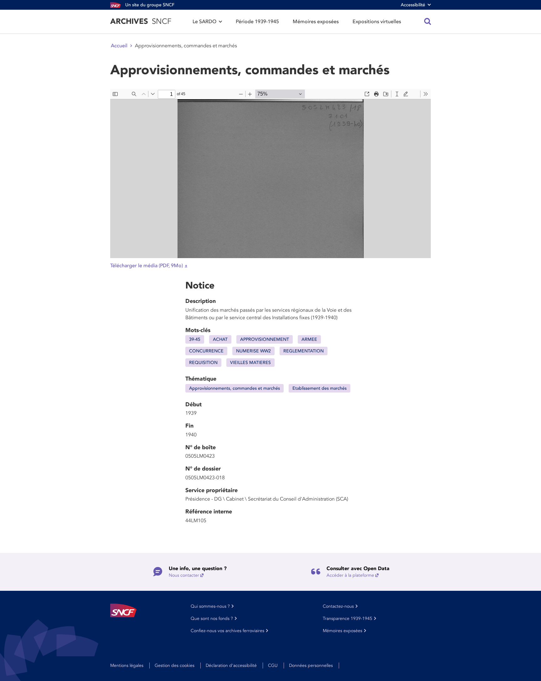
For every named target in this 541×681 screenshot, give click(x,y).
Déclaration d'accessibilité (231, 665)
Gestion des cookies (174, 665)
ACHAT (220, 339)
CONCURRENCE (206, 351)
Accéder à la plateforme (350, 575)
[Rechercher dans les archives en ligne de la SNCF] (428, 22)
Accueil (119, 46)
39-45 (194, 339)
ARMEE (309, 339)
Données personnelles (311, 665)
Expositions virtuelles (377, 21)
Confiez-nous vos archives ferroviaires (227, 630)
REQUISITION (203, 362)
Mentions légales (126, 665)
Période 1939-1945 (257, 21)
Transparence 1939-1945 (347, 618)
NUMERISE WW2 (253, 351)
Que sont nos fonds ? (212, 618)
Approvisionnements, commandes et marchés (234, 388)
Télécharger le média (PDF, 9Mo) (146, 266)
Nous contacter (184, 575)
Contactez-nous (338, 606)
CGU (273, 665)
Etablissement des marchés (319, 388)
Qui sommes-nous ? (210, 606)
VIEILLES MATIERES (250, 362)
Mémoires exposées (316, 21)
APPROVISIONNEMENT (264, 339)
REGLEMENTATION (303, 351)
